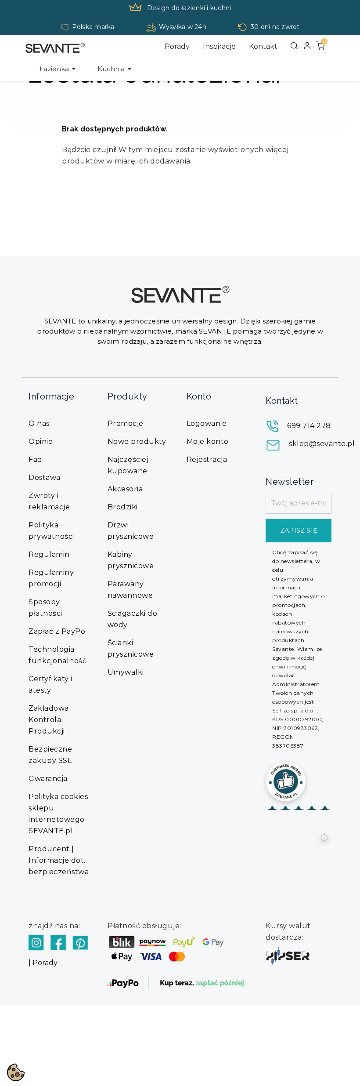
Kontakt (263, 46)
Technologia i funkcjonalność (57, 655)
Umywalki (126, 672)
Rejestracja (207, 459)
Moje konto (208, 441)
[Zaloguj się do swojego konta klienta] (307, 45)
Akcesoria (125, 489)
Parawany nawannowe (130, 589)
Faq (36, 459)
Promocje (126, 423)
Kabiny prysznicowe (131, 560)
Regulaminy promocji (51, 578)
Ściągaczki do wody (133, 619)
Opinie (41, 441)
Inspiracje (219, 46)
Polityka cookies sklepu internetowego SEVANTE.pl (58, 813)
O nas (39, 423)
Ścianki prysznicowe (131, 648)
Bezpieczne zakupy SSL (50, 755)
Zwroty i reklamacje (49, 501)
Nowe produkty (137, 441)
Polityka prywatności (51, 531)
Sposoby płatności (45, 607)
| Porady (43, 963)
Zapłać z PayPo (57, 631)
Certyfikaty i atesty (50, 684)
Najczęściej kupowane (128, 465)
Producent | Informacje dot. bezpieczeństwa (59, 860)
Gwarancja (48, 778)
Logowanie (207, 423)
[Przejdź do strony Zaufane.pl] (286, 781)
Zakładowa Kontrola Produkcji (49, 719)
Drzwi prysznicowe (131, 531)
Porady (177, 46)
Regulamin (49, 554)
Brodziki (123, 507)
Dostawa (45, 477)
